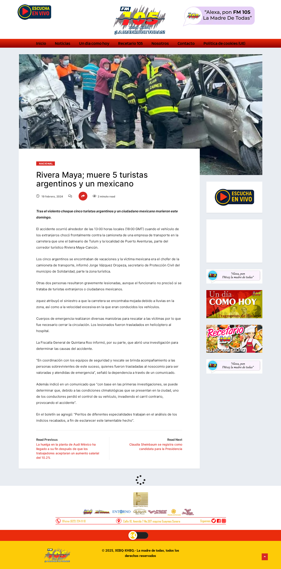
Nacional (46, 163)
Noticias (62, 43)
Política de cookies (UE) (224, 43)
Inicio (41, 43)
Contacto (186, 43)
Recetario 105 (130, 43)
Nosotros (160, 43)
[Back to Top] (265, 556)
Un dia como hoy (94, 43)
